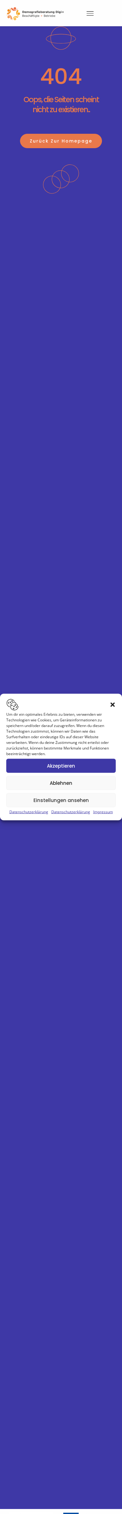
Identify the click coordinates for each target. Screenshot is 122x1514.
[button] (112, 705)
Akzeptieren (61, 765)
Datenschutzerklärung (28, 812)
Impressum (103, 812)
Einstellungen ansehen (61, 800)
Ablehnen (61, 783)
